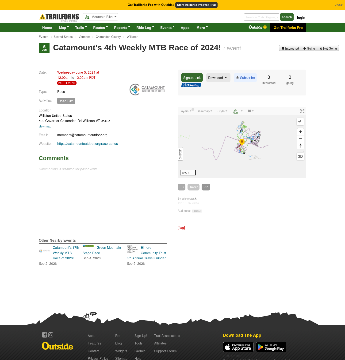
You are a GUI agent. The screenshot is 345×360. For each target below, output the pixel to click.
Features (94, 343)
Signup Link (192, 77)
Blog (118, 343)
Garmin (140, 350)
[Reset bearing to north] (300, 145)
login (301, 17)
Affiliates (160, 343)
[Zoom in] (300, 131)
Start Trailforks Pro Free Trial (196, 5)
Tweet (193, 187)
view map (45, 126)
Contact (93, 350)
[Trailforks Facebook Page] (44, 335)
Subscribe (247, 77)
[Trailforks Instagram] (50, 335)
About (92, 335)
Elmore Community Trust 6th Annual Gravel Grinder (146, 255)
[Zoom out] (300, 138)
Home (47, 27)
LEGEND (180, 154)
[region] (242, 142)
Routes (99, 27)
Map (62, 27)
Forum (165, 350)
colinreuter (188, 198)
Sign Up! (140, 335)
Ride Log (143, 27)
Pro (117, 335)
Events (166, 27)
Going (310, 48)
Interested (291, 48)
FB (182, 187)
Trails (79, 27)
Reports (120, 27)
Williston (45, 115)
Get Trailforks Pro (288, 27)
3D (300, 156)
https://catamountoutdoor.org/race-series (87, 143)
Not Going (329, 48)
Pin (205, 187)
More (200, 27)
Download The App (242, 335)
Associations (167, 335)
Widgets (121, 350)
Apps (185, 27)
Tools (138, 343)
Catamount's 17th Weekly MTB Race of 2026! (59, 255)
